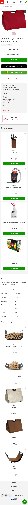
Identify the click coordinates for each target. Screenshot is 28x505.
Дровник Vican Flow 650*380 (14, 377)
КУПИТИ (14, 60)
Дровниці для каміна (11, 6)
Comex (18, 117)
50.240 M (14, 152)
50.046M (14, 438)
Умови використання (20, 495)
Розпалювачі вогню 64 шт (14, 257)
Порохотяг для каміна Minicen (14, 187)
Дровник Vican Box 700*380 (14, 346)
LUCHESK (18, 503)
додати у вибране (15, 79)
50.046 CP (14, 407)
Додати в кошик (14, 163)
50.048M (14, 468)
